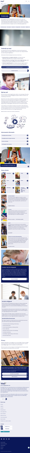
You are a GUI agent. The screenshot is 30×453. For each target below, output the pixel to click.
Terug (1, 3)
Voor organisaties (3, 411)
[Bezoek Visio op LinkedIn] (9, 439)
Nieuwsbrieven (3, 409)
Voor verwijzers (3, 413)
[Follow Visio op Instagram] (6, 439)
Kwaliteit (2, 448)
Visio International (4, 417)
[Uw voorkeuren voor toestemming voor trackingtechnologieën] (28, 447)
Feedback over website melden (6, 420)
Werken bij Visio (3, 415)
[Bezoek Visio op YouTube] (4, 439)
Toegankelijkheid (3, 445)
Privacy (5, 344)
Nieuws (2, 404)
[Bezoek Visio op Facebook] (1, 439)
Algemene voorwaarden (4, 443)
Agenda (2, 406)
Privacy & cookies (3, 442)
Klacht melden (3, 419)
